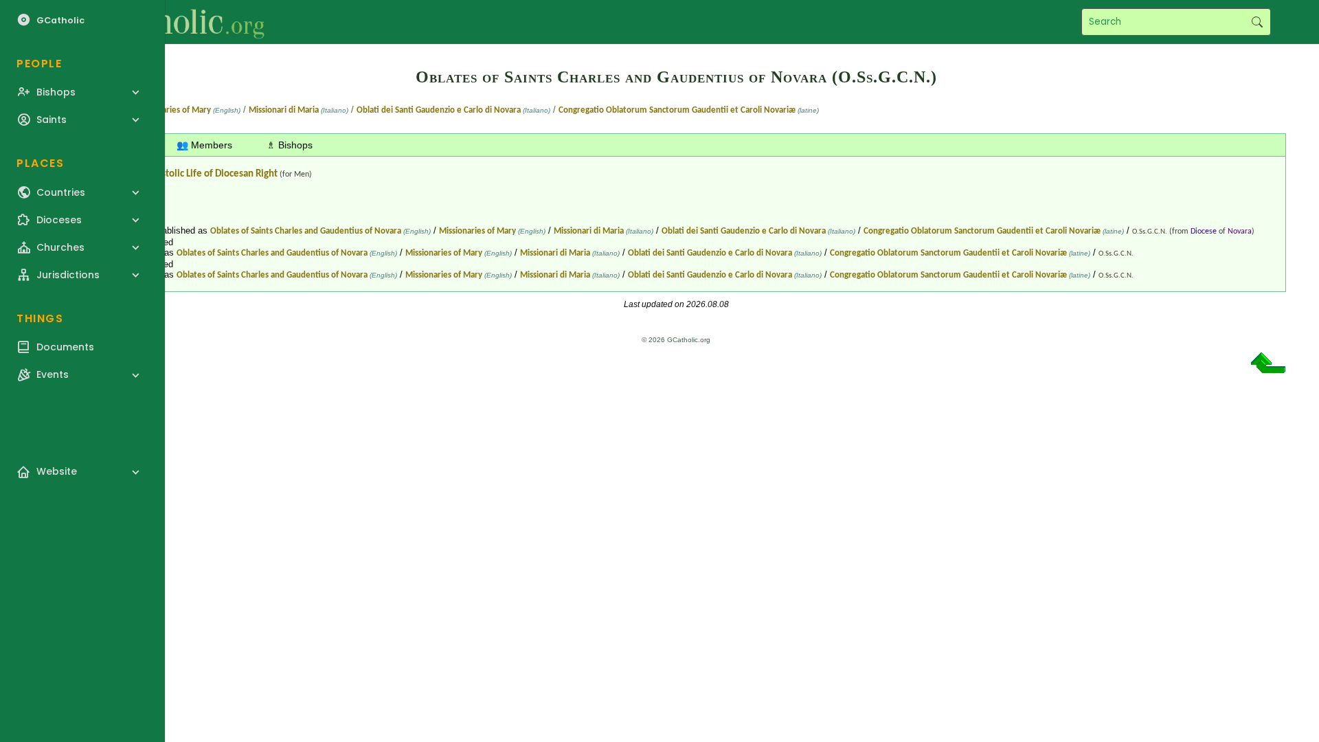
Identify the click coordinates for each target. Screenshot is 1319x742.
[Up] (1268, 368)
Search (1257, 22)
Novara (1240, 231)
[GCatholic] (169, 22)
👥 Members (204, 144)
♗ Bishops (290, 144)
